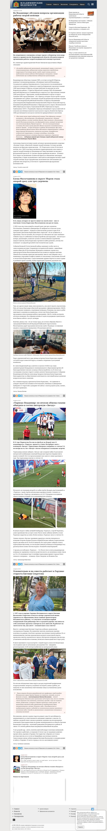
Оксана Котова (22, 391)
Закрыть (80, 827)
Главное (48, 4)
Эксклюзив (64, 4)
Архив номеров (44, 809)
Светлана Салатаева (24, 744)
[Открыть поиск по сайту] (89, 5)
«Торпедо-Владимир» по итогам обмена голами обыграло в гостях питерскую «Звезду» (42, 767)
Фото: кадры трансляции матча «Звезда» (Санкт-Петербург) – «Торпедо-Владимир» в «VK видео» (42, 439)
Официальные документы (47, 811)
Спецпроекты (73, 4)
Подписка (73, 816)
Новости (56, 4)
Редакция (73, 811)
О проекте (73, 809)
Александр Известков (24, 559)
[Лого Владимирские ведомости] (27, 4)
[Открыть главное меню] (92, 5)
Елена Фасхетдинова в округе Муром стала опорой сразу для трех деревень (42, 757)
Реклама (73, 814)
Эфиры (82, 4)
